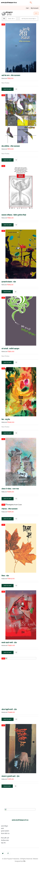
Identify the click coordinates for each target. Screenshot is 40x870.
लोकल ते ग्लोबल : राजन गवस (10, 489)
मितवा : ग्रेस (5, 576)
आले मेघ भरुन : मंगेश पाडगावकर (11, 75)
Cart (27, 8)
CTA (24, 861)
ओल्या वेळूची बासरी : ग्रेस (9, 709)
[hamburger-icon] (36, 13)
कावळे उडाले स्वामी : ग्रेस (9, 642)
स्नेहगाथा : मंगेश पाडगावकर (10, 509)
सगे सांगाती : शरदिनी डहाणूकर (10, 349)
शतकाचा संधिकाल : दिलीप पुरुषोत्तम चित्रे (14, 215)
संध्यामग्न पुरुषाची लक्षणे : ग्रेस (10, 776)
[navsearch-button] (31, 3)
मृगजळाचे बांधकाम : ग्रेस (9, 282)
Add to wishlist (16, 89)
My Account (34, 8)
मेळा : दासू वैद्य (6, 419)
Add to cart (7, 89)
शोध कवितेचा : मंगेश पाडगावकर (11, 146)
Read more (7, 291)
